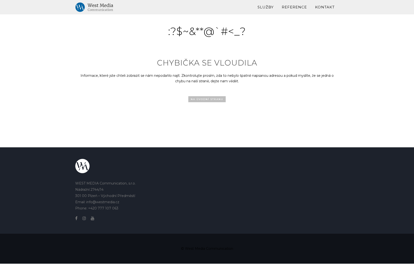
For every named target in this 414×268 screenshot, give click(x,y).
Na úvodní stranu (207, 99)
